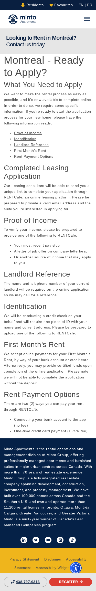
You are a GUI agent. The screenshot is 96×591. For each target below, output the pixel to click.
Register (68, 582)
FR (89, 5)
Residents (34, 5)
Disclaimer (52, 559)
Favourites (63, 5)
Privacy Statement (24, 559)
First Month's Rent (30, 151)
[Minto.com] (22, 19)
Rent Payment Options (33, 156)
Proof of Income (28, 133)
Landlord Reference (31, 145)
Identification (25, 139)
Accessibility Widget (53, 568)
